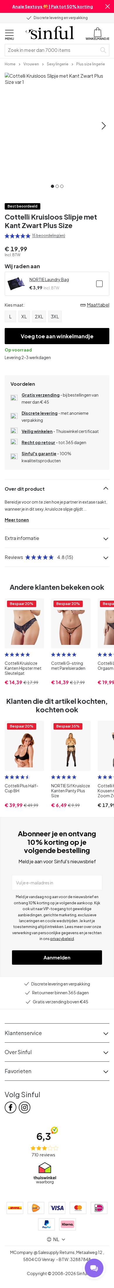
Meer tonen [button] (17, 519)
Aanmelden (57, 957)
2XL (39, 316)
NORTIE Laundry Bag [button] (49, 279)
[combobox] (52, 50)
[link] (10, 63)
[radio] (7, 236)
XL (24, 316)
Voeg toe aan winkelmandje (57, 336)
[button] (107, 6)
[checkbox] (99, 284)
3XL (55, 316)
